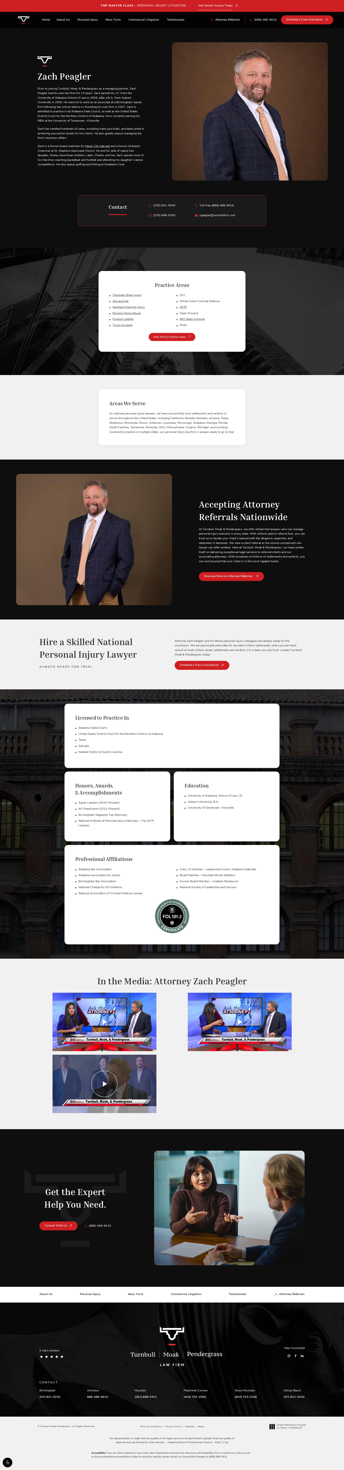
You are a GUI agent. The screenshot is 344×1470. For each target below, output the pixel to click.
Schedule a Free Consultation (199, 665)
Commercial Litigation (143, 19)
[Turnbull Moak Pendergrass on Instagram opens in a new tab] (288, 1355)
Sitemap (189, 1427)
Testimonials (176, 19)
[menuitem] (288, 1355)
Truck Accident (122, 325)
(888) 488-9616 (218, 1457)
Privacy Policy (173, 1427)
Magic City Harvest (97, 146)
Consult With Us (56, 1225)
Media (201, 1427)
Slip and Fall (120, 301)
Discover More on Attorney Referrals (228, 576)
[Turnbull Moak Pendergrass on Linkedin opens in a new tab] (302, 1355)
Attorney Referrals (292, 1294)
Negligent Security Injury (129, 307)
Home (46, 19)
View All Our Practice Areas (169, 337)
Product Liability (123, 319)
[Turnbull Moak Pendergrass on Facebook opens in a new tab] (295, 1355)
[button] (7, 1462)
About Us (63, 19)
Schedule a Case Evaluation (304, 19)
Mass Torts (113, 19)
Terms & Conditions (151, 1427)
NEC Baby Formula (192, 319)
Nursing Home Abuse (127, 313)
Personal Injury (87, 19)
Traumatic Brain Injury (127, 295)
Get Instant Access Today (216, 5)
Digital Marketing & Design (291, 1426)
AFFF (183, 307)
